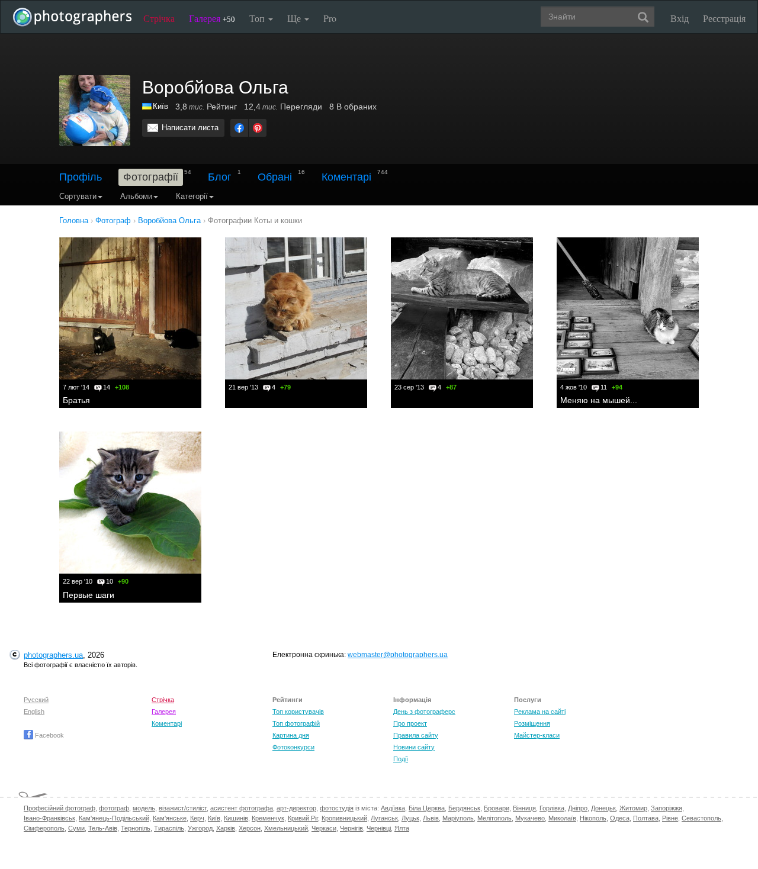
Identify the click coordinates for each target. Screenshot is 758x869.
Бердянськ (464, 808)
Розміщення (532, 723)
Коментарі (346, 177)
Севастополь (701, 818)
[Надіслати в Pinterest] (257, 128)
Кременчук (268, 818)
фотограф (114, 808)
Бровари (496, 808)
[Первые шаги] (130, 503)
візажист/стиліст (183, 808)
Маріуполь (458, 818)
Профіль (80, 177)
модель (144, 808)
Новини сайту (414, 747)
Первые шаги (88, 595)
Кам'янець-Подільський (114, 818)
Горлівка (551, 808)
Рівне (670, 818)
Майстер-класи (537, 735)
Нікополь (593, 818)
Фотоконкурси (293, 747)
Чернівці (379, 828)
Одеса (619, 818)
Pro (329, 18)
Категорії (192, 196)
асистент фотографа (241, 808)
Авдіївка (393, 808)
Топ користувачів (298, 711)
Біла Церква (427, 808)
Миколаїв (562, 818)
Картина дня (290, 735)
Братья (76, 400)
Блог (220, 177)
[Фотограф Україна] (147, 106)
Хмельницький (286, 828)
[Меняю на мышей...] (628, 308)
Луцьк (410, 818)
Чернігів (351, 828)
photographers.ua (53, 655)
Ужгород (200, 828)
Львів (431, 818)
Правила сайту (415, 735)
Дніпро (577, 808)
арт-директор (296, 808)
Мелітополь (494, 818)
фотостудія (337, 808)
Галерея (212, 18)
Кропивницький (344, 818)
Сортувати (78, 196)
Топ (258, 18)
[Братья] (130, 308)
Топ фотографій (296, 723)
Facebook (48, 735)
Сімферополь (44, 828)
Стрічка (159, 18)
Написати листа (190, 127)
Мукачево (530, 818)
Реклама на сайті (540, 711)
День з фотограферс (424, 711)
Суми (76, 828)
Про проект (410, 723)
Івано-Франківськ (49, 818)
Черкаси (323, 828)
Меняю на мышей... (598, 400)
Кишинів (236, 818)
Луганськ (384, 818)
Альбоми (136, 196)
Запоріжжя (666, 808)
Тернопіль (135, 828)
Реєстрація (724, 18)
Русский (36, 699)
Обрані (275, 177)
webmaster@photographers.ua (398, 655)
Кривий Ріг (303, 818)
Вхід (679, 18)
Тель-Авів (102, 828)
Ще (295, 18)
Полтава (646, 818)
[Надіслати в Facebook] (239, 128)
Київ (160, 106)
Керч (197, 818)
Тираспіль (169, 828)
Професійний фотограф (59, 808)
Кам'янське (170, 818)
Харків (225, 828)
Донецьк (603, 808)
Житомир (633, 808)
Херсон (250, 828)
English (34, 711)
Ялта (401, 828)
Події (400, 758)
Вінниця (524, 808)
